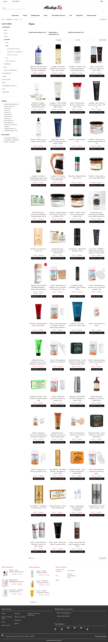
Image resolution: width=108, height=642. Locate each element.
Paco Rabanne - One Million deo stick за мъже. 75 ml (38, 507)
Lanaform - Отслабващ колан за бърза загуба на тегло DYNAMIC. (57, 178)
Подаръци (79, 15)
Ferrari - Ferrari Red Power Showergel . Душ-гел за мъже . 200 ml (38, 544)
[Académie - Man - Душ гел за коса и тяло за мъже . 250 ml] (96, 91)
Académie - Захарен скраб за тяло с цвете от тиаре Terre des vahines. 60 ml (57, 214)
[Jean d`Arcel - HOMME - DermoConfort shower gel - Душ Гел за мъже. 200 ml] (96, 237)
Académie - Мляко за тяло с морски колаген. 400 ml (38, 140)
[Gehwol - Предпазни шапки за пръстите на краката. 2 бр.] (96, 348)
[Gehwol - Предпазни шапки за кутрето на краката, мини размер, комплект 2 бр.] (57, 311)
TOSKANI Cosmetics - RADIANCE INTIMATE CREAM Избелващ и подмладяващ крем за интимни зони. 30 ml (38, 105)
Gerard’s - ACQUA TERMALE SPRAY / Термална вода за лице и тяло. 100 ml (43, 572)
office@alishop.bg (66, 613)
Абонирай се (33, 602)
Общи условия (6, 625)
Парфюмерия (35, 15)
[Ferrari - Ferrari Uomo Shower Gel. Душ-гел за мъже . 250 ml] (96, 54)
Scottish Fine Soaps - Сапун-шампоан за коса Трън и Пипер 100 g (96, 435)
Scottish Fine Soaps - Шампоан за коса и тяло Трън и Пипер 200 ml (57, 435)
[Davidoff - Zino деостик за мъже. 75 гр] (38, 237)
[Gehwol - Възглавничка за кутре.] (96, 311)
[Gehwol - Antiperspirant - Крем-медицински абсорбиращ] (77, 493)
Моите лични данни (100, 636)
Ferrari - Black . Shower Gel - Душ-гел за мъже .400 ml (57, 543)
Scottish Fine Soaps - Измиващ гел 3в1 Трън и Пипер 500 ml (96, 398)
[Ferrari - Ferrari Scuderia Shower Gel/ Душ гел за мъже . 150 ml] (77, 91)
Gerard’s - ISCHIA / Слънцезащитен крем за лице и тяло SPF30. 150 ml (43, 591)
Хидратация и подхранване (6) (54, 33)
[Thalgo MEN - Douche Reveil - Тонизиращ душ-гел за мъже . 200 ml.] (57, 127)
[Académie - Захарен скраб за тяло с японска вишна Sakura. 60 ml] (77, 200)
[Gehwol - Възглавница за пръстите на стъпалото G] (57, 348)
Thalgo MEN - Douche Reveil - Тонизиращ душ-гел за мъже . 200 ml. (57, 141)
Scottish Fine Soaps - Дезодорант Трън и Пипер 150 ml (77, 287)
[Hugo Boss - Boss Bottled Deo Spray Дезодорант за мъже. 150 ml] (77, 384)
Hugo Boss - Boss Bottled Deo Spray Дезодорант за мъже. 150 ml (77, 398)
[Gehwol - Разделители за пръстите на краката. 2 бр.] (38, 457)
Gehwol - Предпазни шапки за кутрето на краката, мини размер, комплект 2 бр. (57, 326)
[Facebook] (105, 1)
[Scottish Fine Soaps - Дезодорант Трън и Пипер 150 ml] (77, 273)
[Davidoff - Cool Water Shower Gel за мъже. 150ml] (77, 311)
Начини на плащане (20, 616)
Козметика (15, 15)
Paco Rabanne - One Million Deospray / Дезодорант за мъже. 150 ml (58, 471)
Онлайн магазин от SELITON (54, 640)
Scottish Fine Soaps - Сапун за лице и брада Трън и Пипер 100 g (77, 471)
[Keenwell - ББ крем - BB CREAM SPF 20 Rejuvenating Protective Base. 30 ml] (5, 593)
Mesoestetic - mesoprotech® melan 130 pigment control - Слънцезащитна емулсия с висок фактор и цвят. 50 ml (16, 581)
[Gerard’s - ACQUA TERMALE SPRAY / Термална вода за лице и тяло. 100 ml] (32, 574)
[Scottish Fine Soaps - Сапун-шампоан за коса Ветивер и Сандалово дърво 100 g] (77, 348)
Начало (3, 613)
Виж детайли (58, 296)
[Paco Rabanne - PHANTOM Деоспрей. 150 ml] (77, 237)
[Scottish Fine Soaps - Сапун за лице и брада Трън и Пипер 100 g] (77, 457)
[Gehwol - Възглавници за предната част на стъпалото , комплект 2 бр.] (96, 273)
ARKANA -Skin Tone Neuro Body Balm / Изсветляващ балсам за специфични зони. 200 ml (38, 69)
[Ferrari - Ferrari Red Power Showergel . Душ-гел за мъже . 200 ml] (38, 530)
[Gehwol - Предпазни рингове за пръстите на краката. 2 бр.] (57, 384)
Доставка (17, 613)
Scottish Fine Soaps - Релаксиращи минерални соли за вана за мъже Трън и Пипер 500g (97, 214)
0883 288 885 (16, 1)
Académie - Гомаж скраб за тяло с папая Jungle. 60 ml (96, 177)
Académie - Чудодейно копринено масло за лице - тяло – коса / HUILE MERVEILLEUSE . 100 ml (58, 69)
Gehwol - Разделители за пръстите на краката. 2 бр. (38, 470)
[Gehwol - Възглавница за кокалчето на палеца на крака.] (77, 421)
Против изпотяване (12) (76, 32)
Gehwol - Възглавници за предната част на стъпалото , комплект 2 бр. (96, 287)
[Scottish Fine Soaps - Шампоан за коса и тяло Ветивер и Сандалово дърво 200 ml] (38, 348)
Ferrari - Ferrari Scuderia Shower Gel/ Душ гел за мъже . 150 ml (77, 105)
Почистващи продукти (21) (37, 32)
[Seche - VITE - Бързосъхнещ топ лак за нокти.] (5, 573)
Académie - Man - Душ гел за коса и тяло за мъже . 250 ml (96, 105)
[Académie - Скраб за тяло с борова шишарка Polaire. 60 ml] (96, 127)
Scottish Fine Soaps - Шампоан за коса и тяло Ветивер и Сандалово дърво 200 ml (38, 362)
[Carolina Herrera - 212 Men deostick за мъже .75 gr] (96, 493)
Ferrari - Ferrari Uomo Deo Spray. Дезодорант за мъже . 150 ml (77, 544)
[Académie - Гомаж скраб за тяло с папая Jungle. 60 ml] (96, 164)
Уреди (25, 15)
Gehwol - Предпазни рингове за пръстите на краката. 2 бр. (58, 398)
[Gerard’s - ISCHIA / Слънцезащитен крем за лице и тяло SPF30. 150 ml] (32, 594)
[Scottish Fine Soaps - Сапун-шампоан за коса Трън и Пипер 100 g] (96, 421)
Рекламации (18, 620)
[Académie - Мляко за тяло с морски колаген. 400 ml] (38, 127)
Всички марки (91, 15)
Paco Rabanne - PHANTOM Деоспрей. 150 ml (77, 250)
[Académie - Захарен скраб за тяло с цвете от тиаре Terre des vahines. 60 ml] (57, 200)
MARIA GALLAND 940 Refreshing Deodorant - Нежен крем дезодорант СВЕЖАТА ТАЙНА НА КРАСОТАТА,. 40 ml (38, 287)
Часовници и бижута (58, 15)
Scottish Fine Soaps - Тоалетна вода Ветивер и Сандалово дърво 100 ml (38, 214)
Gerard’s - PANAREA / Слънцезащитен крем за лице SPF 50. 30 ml (43, 582)
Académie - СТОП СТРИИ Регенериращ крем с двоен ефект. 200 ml (58, 105)
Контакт (17, 623)
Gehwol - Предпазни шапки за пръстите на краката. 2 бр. (96, 362)
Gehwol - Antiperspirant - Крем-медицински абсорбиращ (77, 508)
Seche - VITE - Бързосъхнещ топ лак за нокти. (17, 571)
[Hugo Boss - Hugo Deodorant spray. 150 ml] (77, 164)
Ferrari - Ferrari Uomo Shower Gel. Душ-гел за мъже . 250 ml (96, 68)
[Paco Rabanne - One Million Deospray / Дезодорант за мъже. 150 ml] (57, 457)
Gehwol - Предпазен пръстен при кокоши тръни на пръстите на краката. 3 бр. (38, 435)
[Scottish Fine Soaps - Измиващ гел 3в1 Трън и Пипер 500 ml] (96, 384)
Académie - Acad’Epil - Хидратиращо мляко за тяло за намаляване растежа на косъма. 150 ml (38, 178)
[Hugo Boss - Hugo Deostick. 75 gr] (77, 127)
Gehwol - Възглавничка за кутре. (97, 324)
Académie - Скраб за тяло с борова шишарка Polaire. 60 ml (96, 141)
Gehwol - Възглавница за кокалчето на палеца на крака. (77, 435)
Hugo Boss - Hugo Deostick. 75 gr (77, 140)
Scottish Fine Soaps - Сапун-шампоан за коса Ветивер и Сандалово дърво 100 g (77, 362)
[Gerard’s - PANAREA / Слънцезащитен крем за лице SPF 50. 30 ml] (32, 584)
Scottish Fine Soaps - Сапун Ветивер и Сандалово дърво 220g (38, 398)
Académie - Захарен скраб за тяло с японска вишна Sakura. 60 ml (77, 214)
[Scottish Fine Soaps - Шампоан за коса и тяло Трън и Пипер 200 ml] (57, 421)
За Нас (3, 622)
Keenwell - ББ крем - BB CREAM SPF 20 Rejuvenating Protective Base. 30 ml (17, 591)
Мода (45, 15)
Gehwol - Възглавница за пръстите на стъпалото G (58, 361)
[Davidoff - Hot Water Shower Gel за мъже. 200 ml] (38, 311)
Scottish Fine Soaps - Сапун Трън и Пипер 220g (58, 507)
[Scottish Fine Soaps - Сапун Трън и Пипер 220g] (57, 493)
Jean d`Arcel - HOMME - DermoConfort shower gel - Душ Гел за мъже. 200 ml (97, 250)
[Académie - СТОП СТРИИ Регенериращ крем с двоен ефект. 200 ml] (57, 91)
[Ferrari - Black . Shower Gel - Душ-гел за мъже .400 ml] (57, 530)
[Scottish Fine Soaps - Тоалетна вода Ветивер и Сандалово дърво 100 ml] (38, 200)
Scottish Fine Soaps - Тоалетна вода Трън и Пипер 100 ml (57, 250)
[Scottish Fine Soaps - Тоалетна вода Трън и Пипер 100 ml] (57, 237)
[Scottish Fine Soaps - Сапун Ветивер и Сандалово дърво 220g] (38, 384)
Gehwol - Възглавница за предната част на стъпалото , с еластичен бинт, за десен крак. (57, 287)
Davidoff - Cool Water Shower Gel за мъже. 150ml (77, 324)
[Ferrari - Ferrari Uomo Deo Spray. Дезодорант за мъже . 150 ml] (77, 530)
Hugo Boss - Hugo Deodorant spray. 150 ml (77, 177)
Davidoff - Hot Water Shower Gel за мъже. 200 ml (38, 324)
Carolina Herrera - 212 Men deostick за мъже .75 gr (97, 507)
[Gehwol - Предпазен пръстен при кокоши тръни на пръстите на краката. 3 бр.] (38, 421)
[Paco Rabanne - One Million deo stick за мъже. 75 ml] (38, 493)
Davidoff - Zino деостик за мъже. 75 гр (38, 250)
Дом (70, 15)
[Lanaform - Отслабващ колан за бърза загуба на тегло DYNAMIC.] (57, 164)
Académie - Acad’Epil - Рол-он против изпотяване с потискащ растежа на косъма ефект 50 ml (77, 69)
